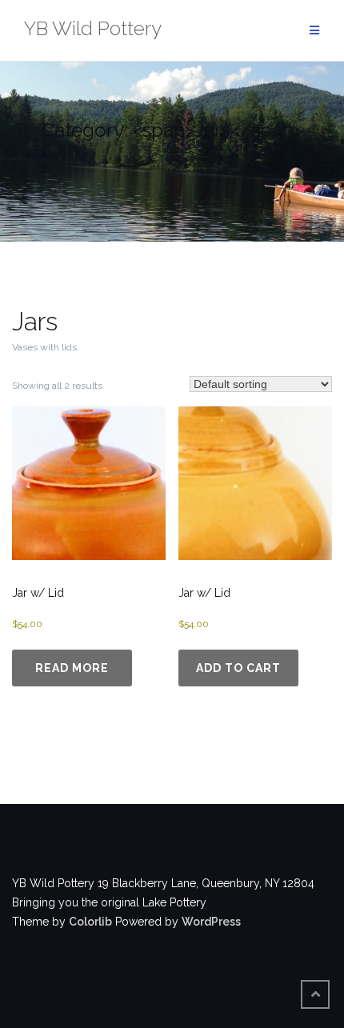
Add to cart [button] (238, 668)
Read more (72, 668)
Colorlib (90, 921)
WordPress (211, 921)
